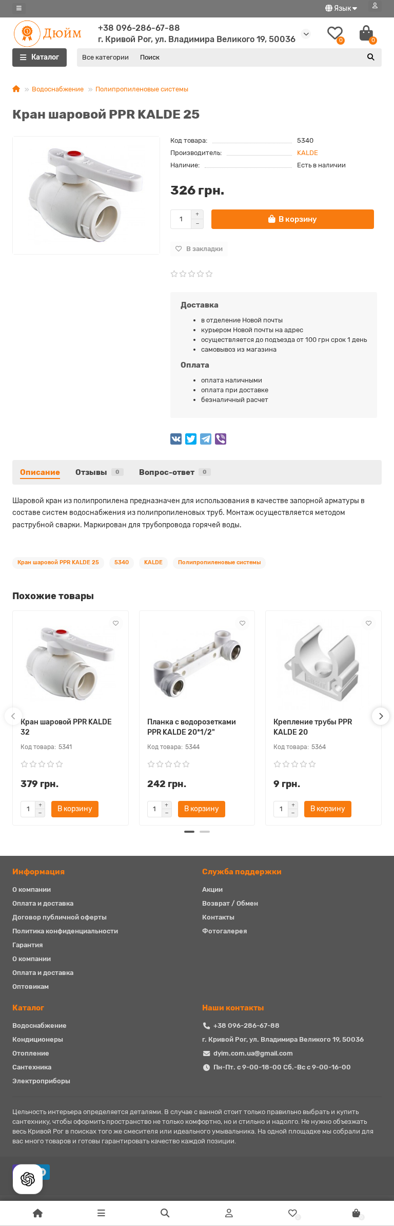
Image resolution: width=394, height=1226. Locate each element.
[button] (189, 832)
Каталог (28, 1007)
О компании (31, 889)
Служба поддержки (242, 871)
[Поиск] (371, 57)
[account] (375, 6)
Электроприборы (41, 1081)
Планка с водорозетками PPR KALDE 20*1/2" (191, 727)
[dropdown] (19, 8)
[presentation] (13, 716)
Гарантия (27, 945)
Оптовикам (30, 986)
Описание (40, 472)
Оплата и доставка (42, 903)
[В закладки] (116, 623)
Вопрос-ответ (173, 472)
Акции (212, 889)
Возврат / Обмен (230, 903)
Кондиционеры (37, 1039)
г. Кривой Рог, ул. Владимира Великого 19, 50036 (283, 1039)
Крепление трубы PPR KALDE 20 (312, 727)
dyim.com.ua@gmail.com (253, 1053)
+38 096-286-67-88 (139, 28)
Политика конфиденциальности (65, 931)
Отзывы (97, 472)
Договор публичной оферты (59, 917)
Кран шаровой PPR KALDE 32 (66, 727)
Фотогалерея (224, 931)
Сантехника (31, 1067)
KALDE (307, 153)
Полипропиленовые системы (141, 89)
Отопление (30, 1053)
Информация (38, 871)
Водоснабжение (58, 89)
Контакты (218, 917)
